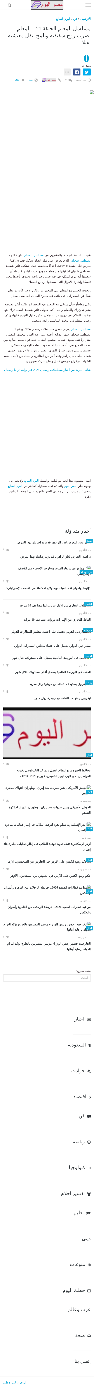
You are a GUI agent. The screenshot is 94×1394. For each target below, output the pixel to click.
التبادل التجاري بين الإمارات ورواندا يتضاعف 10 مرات (57, 619)
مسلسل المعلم (34, 255)
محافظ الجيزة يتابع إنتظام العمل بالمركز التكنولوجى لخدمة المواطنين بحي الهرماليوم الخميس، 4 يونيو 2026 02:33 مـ (53, 773)
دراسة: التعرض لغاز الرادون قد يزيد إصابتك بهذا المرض (55, 556)
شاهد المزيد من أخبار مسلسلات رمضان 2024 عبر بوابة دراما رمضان (47, 370)
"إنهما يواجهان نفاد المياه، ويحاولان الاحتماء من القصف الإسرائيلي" (48, 588)
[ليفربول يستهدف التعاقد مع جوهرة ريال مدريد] (47, 684)
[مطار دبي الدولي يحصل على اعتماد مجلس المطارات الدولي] (47, 631)
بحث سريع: (83, 971)
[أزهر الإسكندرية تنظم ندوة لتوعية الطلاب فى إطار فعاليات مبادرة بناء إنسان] (47, 827)
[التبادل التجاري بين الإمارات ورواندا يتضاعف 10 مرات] (47, 605)
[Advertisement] (47, 206)
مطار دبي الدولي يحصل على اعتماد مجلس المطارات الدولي (52, 645)
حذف (18, 79)
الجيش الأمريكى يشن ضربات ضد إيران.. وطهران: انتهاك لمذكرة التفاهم (50, 810)
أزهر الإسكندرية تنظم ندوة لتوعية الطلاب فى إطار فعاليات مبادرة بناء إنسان (47, 846)
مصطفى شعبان (81, 260)
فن (75, 19)
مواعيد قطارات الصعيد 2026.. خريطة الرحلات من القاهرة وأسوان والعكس (49, 909)
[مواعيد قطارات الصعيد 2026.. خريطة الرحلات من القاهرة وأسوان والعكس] (47, 890)
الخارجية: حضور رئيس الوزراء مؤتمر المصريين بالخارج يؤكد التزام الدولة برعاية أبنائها (49, 946)
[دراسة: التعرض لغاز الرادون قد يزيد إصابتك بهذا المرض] (47, 542)
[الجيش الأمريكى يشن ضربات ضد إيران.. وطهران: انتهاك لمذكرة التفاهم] (47, 790)
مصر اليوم (70, 486)
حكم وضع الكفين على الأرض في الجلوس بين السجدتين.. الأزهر (50, 875)
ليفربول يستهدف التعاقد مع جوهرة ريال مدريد (62, 698)
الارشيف (85, 19)
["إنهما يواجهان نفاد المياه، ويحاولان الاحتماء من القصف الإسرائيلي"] (47, 571)
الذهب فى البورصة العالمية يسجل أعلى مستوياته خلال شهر (53, 672)
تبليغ (31, 79)
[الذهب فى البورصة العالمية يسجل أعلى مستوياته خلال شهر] (47, 658)
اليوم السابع (63, 19)
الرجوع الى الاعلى (14, 1382)
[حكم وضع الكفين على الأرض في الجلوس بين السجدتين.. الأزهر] (47, 861)
